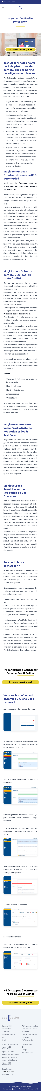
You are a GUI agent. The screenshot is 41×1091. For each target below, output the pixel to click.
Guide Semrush (7, 1069)
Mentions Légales (9, 1089)
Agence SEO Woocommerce (7, 1064)
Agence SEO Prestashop (6, 1048)
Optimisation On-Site (29, 1034)
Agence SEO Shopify (9, 1060)
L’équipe (4, 1040)
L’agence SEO (7, 1026)
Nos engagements (8, 1034)
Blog (23, 1047)
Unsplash (37, 54)
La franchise (6, 1031)
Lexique (24, 1050)
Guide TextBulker (8, 1072)
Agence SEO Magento (10, 1044)
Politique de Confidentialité (28, 1089)
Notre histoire (6, 1029)
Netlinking (25, 1037)
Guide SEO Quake (8, 1074)
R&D (3, 1037)
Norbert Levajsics (27, 54)
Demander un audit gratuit (20, 49)
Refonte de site (27, 1040)
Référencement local (29, 1029)
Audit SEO (26, 1031)
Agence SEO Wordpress (10, 1054)
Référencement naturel (30, 1026)
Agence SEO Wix (8, 1052)
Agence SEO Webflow (9, 1057)
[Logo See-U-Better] (20, 7)
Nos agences (27, 1044)
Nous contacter (8, 2)
